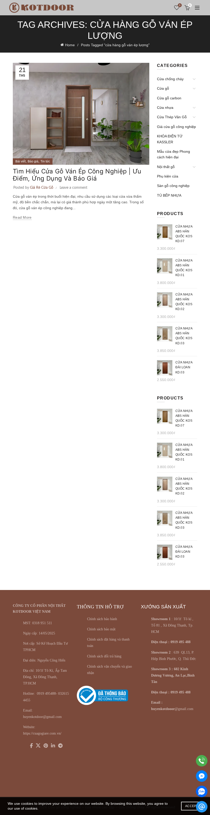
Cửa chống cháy (170, 79)
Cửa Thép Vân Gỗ (172, 117)
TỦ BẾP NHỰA (169, 195)
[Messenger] (201, 776)
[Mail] (201, 806)
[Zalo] (201, 791)
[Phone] (201, 760)
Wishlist (180, 5)
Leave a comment (73, 188)
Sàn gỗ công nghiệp (173, 186)
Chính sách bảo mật (101, 629)
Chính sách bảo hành (102, 619)
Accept (191, 806)
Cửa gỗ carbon (169, 98)
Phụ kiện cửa (167, 176)
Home (70, 45)
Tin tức (45, 161)
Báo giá (33, 161)
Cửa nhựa (165, 107)
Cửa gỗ (163, 88)
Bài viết (20, 161)
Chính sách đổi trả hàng (104, 656)
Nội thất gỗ (166, 167)
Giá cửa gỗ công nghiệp (176, 127)
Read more (22, 217)
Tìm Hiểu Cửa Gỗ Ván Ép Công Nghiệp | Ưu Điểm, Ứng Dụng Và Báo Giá (77, 175)
